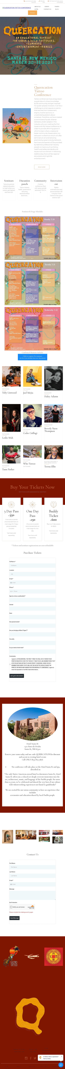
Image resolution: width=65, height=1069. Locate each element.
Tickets (57, 6)
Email (11, 578)
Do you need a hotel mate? (16, 647)
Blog (57, 9)
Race (10, 613)
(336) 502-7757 (42, 1)
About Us (37, 6)
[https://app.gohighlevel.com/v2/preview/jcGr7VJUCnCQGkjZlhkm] (32, 1019)
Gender (11, 604)
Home (7, 1066)
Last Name (12, 872)
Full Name (12, 561)
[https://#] (11, 957)
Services (32, 1066)
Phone (11, 587)
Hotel (36, 9)
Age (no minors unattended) (17, 596)
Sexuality (11, 639)
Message (11, 889)
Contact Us (47, 9)
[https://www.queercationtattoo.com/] (17, 7)
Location (11, 570)
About (19, 1066)
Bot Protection (13, 902)
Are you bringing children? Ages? (18, 630)
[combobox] (11, 591)
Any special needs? (14, 621)
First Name (12, 863)
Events (47, 6)
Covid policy (12, 656)
